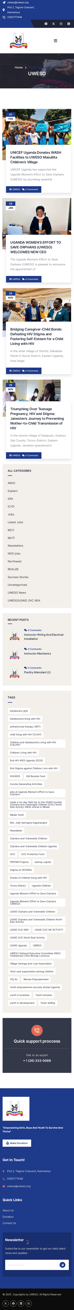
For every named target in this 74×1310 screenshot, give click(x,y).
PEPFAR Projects (19, 862)
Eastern (13, 491)
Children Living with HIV (23, 752)
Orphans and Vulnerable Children (28, 838)
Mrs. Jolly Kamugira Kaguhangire (28, 822)
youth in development (22, 1002)
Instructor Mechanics (37, 653)
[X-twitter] (53, 24)
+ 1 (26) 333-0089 (37, 1060)
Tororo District (18, 885)
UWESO (37, 945)
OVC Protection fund (32, 854)
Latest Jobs (15, 522)
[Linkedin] (68, 24)
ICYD (11, 506)
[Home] (15, 1109)
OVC (12, 854)
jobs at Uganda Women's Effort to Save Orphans (32, 793)
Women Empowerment (36, 979)
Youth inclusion (43, 995)
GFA (10, 498)
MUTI (11, 538)
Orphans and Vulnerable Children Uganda (33, 846)
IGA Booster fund (35, 776)
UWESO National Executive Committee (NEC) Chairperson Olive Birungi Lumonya (35, 954)
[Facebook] (46, 24)
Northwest (15, 561)
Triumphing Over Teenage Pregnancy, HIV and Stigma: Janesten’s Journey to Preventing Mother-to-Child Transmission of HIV (37, 418)
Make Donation (19, 1143)
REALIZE (13, 569)
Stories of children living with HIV (28, 877)
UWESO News (17, 592)
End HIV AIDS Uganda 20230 (26, 760)
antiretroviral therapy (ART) (25, 726)
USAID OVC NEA (19, 929)
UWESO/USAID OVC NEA (24, 600)
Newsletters (15, 545)
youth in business (19, 995)
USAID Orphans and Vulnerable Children (32, 911)
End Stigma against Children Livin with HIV (34, 768)
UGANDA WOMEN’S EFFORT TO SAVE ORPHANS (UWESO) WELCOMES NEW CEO (35, 247)
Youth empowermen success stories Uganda (35, 987)
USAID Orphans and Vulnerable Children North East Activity (36, 920)
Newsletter (16, 830)
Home (19, 67)
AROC (11, 483)
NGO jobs (14, 553)
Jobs (11, 514)
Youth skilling (47, 1002)
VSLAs (13, 979)
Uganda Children (41, 885)
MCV (11, 530)
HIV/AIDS (15, 776)
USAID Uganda (18, 945)
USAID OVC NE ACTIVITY (49, 929)
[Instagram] (61, 24)
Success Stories (18, 577)
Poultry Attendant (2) (37, 672)
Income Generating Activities (26, 784)
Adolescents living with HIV (25, 718)
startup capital (43, 862)
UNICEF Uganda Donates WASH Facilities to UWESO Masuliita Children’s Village (35, 157)
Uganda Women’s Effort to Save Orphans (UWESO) (33, 902)
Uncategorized (17, 584)
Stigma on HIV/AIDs (21, 869)
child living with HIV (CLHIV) (25, 734)
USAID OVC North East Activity (27, 937)
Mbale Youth (17, 814)
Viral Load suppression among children (32, 971)
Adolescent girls (19, 710)
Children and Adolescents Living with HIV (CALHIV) (33, 743)
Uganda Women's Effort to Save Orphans (33, 893)
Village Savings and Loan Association (31, 963)
